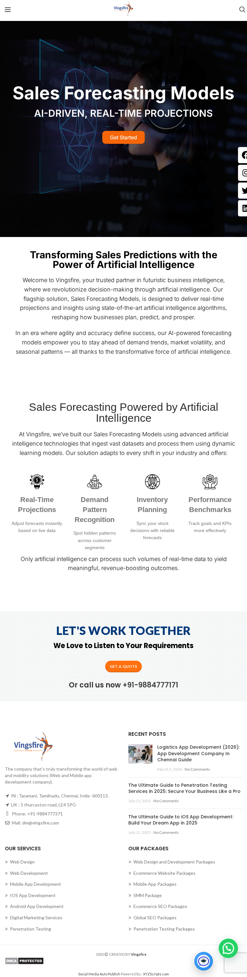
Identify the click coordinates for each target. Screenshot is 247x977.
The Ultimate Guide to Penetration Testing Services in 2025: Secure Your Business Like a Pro (184, 788)
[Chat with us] (203, 961)
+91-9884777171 (150, 685)
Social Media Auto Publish (99, 974)
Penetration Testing (30, 929)
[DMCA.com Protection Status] (123, 961)
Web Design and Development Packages (174, 861)
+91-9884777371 (45, 813)
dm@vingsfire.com (40, 822)
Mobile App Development (35, 884)
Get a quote (123, 666)
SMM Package (147, 895)
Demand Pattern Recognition (94, 510)
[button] (228, 948)
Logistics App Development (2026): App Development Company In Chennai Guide (198, 753)
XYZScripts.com (156, 974)
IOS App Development (33, 895)
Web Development (29, 873)
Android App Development (37, 906)
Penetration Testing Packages (164, 929)
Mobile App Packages (155, 884)
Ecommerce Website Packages (164, 873)
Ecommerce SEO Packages (160, 906)
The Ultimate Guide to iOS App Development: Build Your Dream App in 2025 (180, 820)
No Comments (197, 769)
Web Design (22, 861)
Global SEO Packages (155, 917)
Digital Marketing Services (36, 917)
